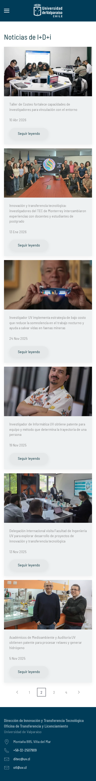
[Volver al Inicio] (48, 10)
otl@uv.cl (20, 767)
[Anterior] (17, 692)
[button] (6, 10)
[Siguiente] (78, 692)
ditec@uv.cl (21, 759)
